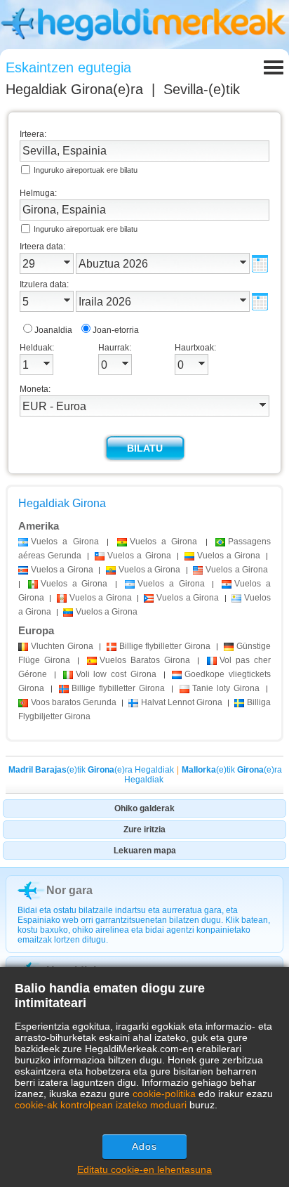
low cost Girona (116, 674)
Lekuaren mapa (145, 850)
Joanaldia (53, 330)
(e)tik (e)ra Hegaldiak (91, 770)
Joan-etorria (116, 330)
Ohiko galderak (144, 808)
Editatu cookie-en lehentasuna (144, 1169)
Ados (144, 1146)
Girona (62, 646)
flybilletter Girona (165, 646)
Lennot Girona (181, 702)
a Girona (65, 541)
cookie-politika (164, 1093)
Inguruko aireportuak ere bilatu (85, 170)
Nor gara (69, 890)
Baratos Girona (145, 660)
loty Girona (226, 688)
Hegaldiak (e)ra (74, 89)
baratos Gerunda (73, 702)
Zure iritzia (144, 829)
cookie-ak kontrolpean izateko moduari (101, 1104)
